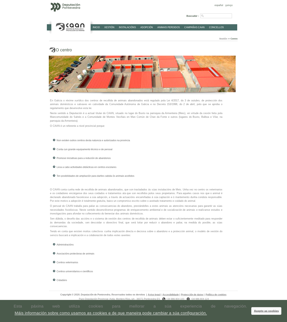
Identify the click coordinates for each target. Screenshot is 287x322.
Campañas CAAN (194, 27)
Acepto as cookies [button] (266, 310)
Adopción (146, 27)
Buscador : (192, 16)
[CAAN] (71, 26)
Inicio (96, 27)
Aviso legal (154, 294)
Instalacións (127, 27)
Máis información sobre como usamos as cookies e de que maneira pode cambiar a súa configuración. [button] (111, 313)
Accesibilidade (170, 294)
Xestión (109, 27)
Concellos (216, 27)
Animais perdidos (168, 27)
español (219, 5)
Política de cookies (216, 294)
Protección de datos (192, 294)
